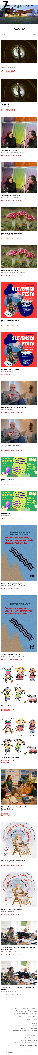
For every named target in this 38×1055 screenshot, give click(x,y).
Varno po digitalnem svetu (10, 445)
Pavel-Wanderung (7, 479)
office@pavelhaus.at (19, 1030)
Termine (34, 34)
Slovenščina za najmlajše (10, 757)
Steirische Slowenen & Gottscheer (13, 860)
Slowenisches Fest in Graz (10, 320)
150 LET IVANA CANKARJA (10, 196)
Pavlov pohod (6, 513)
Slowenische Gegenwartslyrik (11, 584)
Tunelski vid (5, 104)
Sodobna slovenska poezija (10, 654)
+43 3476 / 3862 (31, 1028)
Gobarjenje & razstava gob (10, 270)
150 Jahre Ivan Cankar (9, 151)
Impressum (9, 1052)
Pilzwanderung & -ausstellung (12, 233)
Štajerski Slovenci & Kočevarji (11, 910)
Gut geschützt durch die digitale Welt (14, 407)
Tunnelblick (5, 65)
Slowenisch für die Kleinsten (11, 706)
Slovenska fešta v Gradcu (10, 370)
